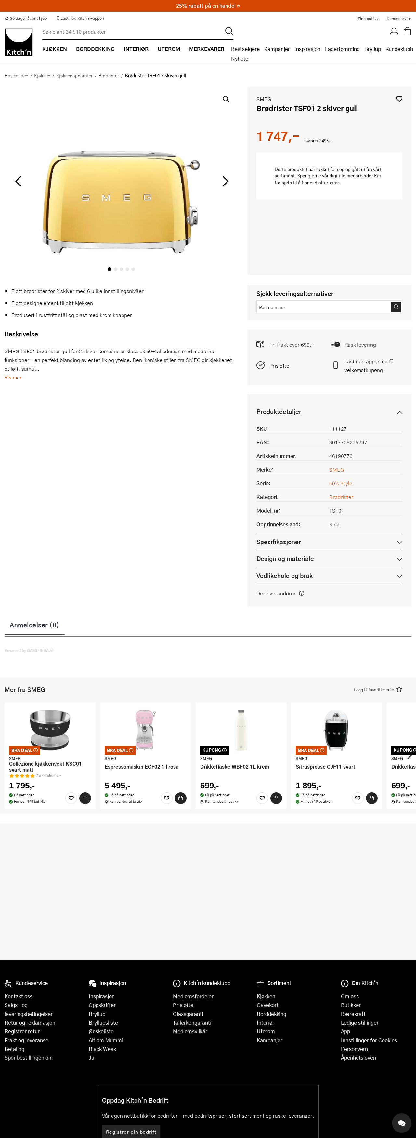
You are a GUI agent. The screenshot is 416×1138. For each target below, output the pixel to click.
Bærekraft (353, 1013)
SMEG (263, 99)
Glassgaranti (188, 1013)
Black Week (102, 1049)
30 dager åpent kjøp (28, 18)
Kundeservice (399, 18)
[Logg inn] (394, 31)
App (345, 1031)
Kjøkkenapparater (74, 75)
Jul (92, 1057)
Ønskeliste (101, 1031)
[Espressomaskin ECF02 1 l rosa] (146, 730)
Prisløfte (279, 365)
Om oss (350, 996)
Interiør (265, 1022)
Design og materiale (285, 558)
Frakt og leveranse (26, 1040)
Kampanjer (277, 49)
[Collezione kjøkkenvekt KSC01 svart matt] (50, 730)
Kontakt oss (18, 996)
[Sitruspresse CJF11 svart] (337, 730)
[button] (399, 99)
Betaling (14, 1049)
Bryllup (372, 49)
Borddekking (271, 1013)
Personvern (354, 1049)
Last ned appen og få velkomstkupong (369, 365)
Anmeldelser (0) (34, 624)
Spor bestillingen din (29, 1057)
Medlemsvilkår (190, 1031)
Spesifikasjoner (278, 541)
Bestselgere (245, 49)
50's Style (340, 483)
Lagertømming (342, 49)
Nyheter (240, 58)
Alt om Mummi (106, 1040)
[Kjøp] (85, 798)
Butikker (351, 1005)
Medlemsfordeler (193, 996)
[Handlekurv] (407, 31)
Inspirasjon (307, 49)
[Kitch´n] (19, 42)
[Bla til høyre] (224, 181)
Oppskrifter (102, 1005)
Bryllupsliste (103, 1022)
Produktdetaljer (278, 411)
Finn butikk (368, 18)
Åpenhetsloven (358, 1057)
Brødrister (108, 75)
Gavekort (268, 1005)
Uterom (266, 1031)
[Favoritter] (71, 798)
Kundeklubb (399, 49)
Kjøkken (42, 75)
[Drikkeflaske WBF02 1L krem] (241, 730)
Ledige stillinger (360, 1022)
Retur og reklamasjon (30, 1022)
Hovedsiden (16, 75)
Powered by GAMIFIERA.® (29, 650)
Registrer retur (22, 1031)
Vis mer (13, 377)
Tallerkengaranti (192, 1022)
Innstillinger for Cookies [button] (369, 1040)
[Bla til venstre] (18, 181)
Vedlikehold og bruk (284, 575)
